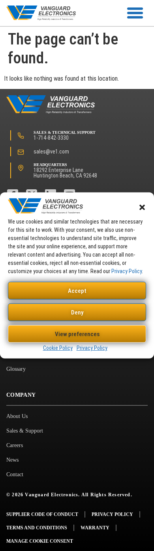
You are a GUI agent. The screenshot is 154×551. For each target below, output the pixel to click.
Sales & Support (24, 431)
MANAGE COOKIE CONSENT (39, 541)
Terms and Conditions (36, 528)
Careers (14, 445)
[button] (142, 207)
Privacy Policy (126, 271)
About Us (17, 416)
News (12, 460)
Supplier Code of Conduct (42, 514)
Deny (77, 312)
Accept (77, 290)
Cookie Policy (58, 348)
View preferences (77, 334)
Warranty (95, 528)
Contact (14, 474)
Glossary (16, 369)
